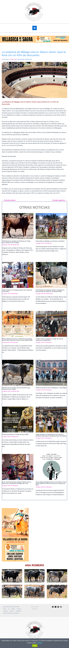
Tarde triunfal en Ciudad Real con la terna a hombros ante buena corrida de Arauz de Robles (51, 435)
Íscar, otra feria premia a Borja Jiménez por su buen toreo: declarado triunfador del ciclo (16, 482)
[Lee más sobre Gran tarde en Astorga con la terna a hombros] (51, 226)
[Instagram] (58, 607)
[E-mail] (61, 607)
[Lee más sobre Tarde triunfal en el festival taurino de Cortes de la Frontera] (17, 275)
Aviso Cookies (34, 606)
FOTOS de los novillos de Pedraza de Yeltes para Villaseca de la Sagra (16, 241)
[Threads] (55, 607)
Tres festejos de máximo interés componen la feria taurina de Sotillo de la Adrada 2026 (50, 290)
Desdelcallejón (21, 59)
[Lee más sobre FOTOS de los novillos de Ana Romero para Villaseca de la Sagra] (17, 372)
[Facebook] (53, 607)
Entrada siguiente (59, 200)
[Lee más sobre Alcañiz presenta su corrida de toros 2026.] (17, 419)
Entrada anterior (9, 200)
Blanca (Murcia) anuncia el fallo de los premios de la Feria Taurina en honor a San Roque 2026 (17, 339)
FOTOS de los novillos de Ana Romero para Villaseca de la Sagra (16, 388)
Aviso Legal (34, 609)
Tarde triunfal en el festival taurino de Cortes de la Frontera (17, 290)
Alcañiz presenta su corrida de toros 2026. (15, 434)
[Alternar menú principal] (34, 28)
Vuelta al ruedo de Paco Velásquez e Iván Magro (51, 387)
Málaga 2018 (28, 59)
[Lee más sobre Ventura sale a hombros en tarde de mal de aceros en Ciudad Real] (51, 324)
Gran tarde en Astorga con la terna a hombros (50, 241)
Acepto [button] (34, 645)
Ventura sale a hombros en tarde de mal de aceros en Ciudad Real (49, 339)
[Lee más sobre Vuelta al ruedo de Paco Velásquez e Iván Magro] (51, 372)
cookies (39, 643)
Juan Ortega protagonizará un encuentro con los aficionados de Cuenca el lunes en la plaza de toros (51, 483)
